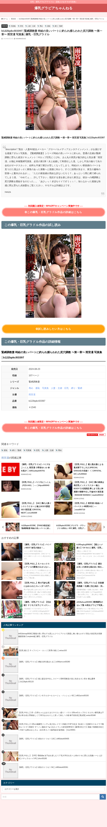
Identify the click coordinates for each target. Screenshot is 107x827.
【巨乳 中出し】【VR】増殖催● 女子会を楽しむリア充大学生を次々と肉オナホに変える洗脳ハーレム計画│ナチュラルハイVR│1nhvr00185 (60, 757)
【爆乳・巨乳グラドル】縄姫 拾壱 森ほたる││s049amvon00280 (44, 662)
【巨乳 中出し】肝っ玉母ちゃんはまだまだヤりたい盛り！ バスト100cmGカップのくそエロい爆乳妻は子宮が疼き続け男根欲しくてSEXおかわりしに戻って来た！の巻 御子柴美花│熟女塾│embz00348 (61, 714)
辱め (41, 26)
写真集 (13, 26)
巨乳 (21, 26)
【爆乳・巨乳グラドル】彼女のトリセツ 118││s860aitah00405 (43, 739)
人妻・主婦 (31, 26)
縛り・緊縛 (58, 26)
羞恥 (48, 26)
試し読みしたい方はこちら (54, 329)
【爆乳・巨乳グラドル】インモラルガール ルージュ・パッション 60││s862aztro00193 (53, 695)
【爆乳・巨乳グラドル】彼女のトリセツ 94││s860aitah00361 (43, 767)
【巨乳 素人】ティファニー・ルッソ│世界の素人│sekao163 (42, 650)
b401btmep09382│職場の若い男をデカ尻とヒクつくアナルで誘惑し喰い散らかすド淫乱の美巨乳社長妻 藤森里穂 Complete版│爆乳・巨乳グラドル (60, 635)
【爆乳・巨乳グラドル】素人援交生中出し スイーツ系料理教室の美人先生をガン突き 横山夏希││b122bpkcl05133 (56, 680)
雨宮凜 (4, 26)
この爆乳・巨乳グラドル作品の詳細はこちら (54, 212)
